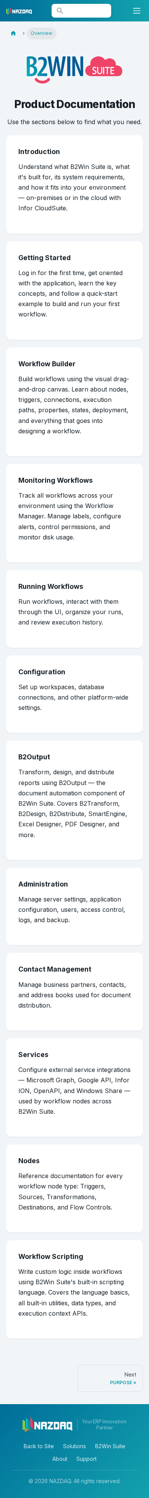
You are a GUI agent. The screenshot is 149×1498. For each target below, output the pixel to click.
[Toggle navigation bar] (137, 11)
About (59, 1458)
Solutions (74, 1446)
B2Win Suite (110, 1446)
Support (86, 1458)
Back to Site (39, 1446)
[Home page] (13, 33)
